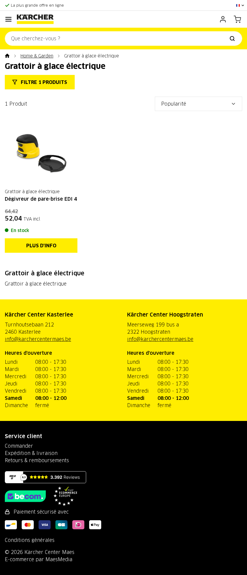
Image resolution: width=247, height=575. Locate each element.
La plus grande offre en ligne (37, 5)
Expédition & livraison (31, 453)
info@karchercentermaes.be (38, 339)
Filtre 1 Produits (43, 82)
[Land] (240, 5)
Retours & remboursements (37, 460)
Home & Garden (36, 56)
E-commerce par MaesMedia (38, 559)
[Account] (223, 19)
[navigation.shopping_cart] (237, 19)
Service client (23, 436)
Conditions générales (30, 540)
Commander (19, 446)
